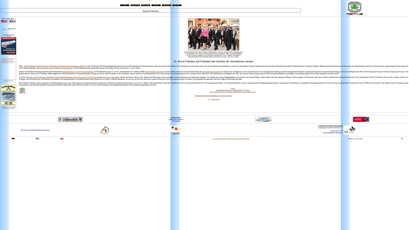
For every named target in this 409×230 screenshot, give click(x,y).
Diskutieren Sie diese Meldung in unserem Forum (213, 96)
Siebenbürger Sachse (155, 72)
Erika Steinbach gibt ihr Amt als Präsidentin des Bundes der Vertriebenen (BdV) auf (55, 66)
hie (10, 108)
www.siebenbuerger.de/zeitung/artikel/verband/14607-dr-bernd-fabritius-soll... (233, 92)
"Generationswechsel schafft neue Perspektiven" (54, 68)
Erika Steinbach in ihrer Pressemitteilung (77, 72)
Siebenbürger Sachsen (211, 72)
